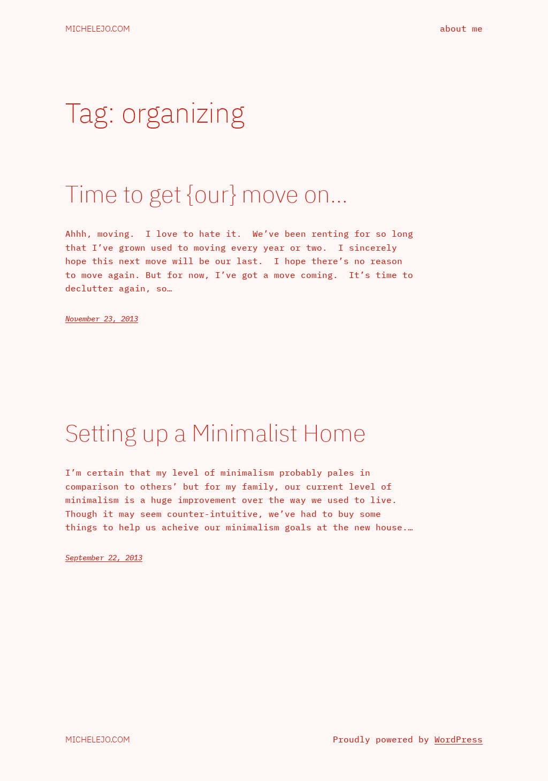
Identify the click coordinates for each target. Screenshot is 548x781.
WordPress (459, 739)
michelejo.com (97, 28)
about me (461, 28)
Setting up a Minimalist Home (215, 433)
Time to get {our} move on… (206, 194)
